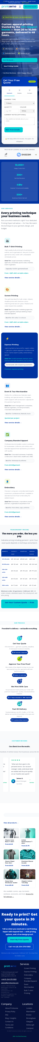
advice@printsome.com (9, 983)
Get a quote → (26, 2)
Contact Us (9, 1021)
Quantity (8, 107)
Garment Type (10, 99)
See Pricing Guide (11, 66)
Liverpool (29, 1028)
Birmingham (31, 1018)
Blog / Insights (10, 1018)
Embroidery (28, 975)
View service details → (13, 278)
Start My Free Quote (19, 940)
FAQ (6, 1015)
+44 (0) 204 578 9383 (8, 979)
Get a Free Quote (30, 6)
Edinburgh (30, 1025)
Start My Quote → (9, 60)
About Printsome (11, 1008)
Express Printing (30, 972)
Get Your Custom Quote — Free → (19, 604)
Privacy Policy (10, 1011)
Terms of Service (25, 1041)
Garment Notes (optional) (15, 114)
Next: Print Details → (14, 130)
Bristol (28, 1015)
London (29, 1008)
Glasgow (29, 1021)
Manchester (30, 1011)
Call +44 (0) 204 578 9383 (19, 947)
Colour (23, 107)
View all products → (11, 823)
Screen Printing (30, 968)
